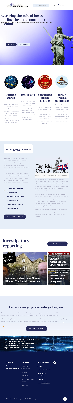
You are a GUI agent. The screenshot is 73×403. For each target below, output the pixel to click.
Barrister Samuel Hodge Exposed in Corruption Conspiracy (59, 277)
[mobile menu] (65, 5)
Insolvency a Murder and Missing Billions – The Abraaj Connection (22, 279)
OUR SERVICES (24, 44)
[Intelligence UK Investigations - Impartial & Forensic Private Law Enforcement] (17, 5)
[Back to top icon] (65, 399)
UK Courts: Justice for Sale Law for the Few (58, 261)
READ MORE (11, 44)
